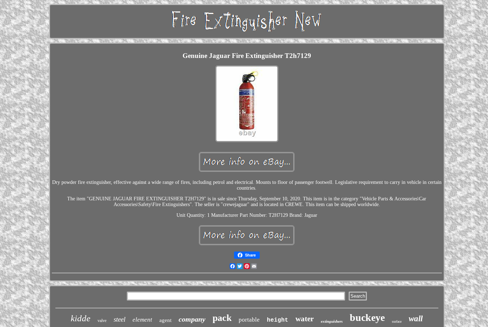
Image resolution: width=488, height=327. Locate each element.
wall (416, 318)
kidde (80, 318)
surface (397, 321)
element (142, 319)
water (304, 318)
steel (119, 319)
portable (249, 319)
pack (222, 318)
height (277, 320)
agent (165, 320)
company (192, 319)
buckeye (367, 317)
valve (102, 320)
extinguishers (332, 321)
